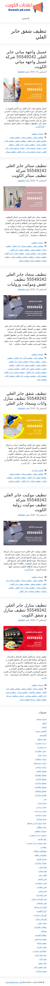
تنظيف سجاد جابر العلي (18, 361)
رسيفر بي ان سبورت (38, 835)
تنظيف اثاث (38, 358)
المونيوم (43, 735)
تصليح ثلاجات (41, 779)
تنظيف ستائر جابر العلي (22, 246)
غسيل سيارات (41, 863)
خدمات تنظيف (37, 134)
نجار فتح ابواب (41, 955)
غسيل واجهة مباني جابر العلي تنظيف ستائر (23, 152)
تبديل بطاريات (41, 751)
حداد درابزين (41, 807)
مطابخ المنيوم (41, 935)
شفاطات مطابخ (40, 851)
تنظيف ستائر (38, 137)
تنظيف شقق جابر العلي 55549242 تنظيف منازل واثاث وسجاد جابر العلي (25, 398)
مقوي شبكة (42, 943)
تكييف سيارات (37, 470)
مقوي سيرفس (41, 939)
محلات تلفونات (40, 927)
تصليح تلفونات (41, 775)
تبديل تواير (42, 755)
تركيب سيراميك (40, 763)
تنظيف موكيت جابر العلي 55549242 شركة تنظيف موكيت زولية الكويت (25, 502)
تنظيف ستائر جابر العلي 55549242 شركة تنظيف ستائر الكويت (26, 170)
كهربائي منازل (41, 919)
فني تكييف (42, 879)
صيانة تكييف (42, 859)
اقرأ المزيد (40, 126)
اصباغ (44, 727)
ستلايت (44, 847)
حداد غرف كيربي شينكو (37, 823)
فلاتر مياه (43, 875)
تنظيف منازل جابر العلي (25, 144)
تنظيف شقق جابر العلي (37, 141)
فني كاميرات (41, 895)
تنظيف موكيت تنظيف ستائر (22, 257)
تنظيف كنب (9, 141)
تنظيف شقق (15, 137)
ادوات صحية (42, 719)
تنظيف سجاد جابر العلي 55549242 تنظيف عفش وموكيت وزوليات (26, 279)
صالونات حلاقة (41, 855)
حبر (45, 799)
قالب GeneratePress (14, 982)
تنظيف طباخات (19, 477)
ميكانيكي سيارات (40, 951)
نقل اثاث (43, 959)
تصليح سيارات (41, 783)
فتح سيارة (42, 871)
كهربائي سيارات (40, 915)
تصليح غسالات (41, 791)
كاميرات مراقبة (40, 907)
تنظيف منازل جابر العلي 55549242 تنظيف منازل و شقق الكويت (25, 610)
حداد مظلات (41, 827)
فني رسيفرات (41, 883)
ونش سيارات (41, 971)
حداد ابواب (42, 803)
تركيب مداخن (41, 767)
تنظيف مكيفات (35, 692)
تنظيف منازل (41, 144)
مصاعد (44, 931)
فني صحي (42, 891)
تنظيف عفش (20, 141)
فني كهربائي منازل (39, 899)
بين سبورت (42, 747)
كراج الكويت (41, 911)
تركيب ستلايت (41, 759)
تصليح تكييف (41, 771)
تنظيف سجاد (26, 137)
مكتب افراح (42, 947)
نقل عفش (42, 963)
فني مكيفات (42, 903)
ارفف (44, 723)
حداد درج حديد (40, 811)
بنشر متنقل (42, 739)
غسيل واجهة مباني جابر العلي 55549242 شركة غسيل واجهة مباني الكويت (26, 59)
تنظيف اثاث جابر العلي (23, 358)
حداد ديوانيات (41, 815)
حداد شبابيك (42, 819)
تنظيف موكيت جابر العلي (36, 372)
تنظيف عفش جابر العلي (31, 369)
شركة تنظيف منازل (27, 699)
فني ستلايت (42, 887)
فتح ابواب (42, 867)
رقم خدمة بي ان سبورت (36, 843)
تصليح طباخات (41, 787)
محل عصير (42, 923)
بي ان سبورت (41, 743)
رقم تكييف (42, 839)
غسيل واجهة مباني (33, 148)
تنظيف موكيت (41, 257)
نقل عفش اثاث (40, 967)
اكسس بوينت (41, 731)
